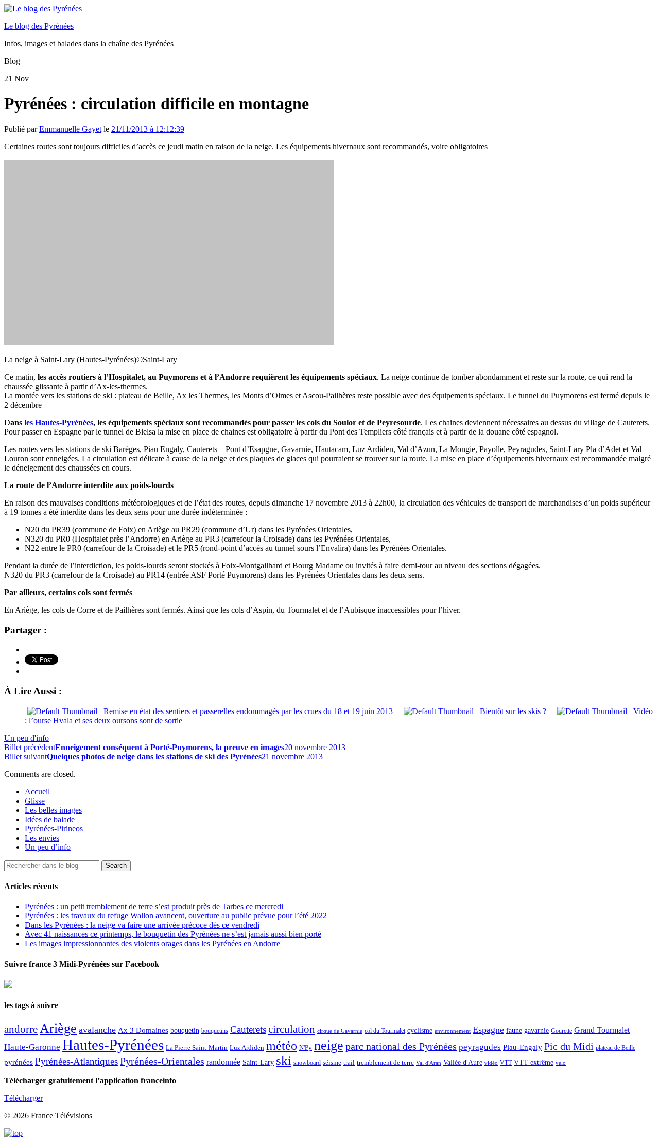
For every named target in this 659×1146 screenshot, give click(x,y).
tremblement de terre (385, 1062)
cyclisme (419, 1030)
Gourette (561, 1030)
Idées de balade (50, 819)
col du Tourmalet (385, 1030)
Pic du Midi (569, 1046)
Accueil (37, 791)
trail (349, 1062)
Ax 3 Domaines (143, 1030)
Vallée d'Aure (462, 1062)
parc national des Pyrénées (401, 1046)
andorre (21, 1029)
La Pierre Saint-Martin (197, 1047)
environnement (453, 1031)
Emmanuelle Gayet (70, 129)
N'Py (305, 1047)
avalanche (97, 1030)
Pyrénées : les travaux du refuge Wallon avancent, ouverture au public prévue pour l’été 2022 (176, 915)
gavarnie (536, 1030)
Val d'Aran (428, 1063)
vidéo (491, 1063)
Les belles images (53, 810)
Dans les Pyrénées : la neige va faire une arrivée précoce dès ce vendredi (142, 925)
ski (283, 1060)
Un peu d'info (26, 738)
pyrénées (18, 1061)
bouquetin (184, 1030)
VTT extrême (533, 1062)
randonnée (223, 1061)
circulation (291, 1029)
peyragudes (480, 1047)
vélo (561, 1063)
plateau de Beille (615, 1047)
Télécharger (23, 1097)
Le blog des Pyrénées (39, 26)
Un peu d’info (48, 847)
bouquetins (214, 1031)
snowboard (307, 1062)
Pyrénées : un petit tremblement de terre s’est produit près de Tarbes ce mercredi (154, 906)
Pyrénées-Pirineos (54, 828)
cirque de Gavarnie (339, 1031)
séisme (332, 1062)
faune (514, 1030)
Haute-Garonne (32, 1047)
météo (281, 1045)
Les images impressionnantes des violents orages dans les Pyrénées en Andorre (152, 943)
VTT (506, 1062)
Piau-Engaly (522, 1047)
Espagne (488, 1030)
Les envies (42, 838)
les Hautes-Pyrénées (58, 422)
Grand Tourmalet (602, 1030)
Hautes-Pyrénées (113, 1044)
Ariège (58, 1028)
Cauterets (248, 1029)
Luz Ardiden (247, 1047)
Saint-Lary (258, 1062)
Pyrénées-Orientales (162, 1061)
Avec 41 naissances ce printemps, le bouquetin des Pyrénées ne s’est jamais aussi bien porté (173, 934)
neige (328, 1045)
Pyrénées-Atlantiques (76, 1061)
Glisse (35, 800)
